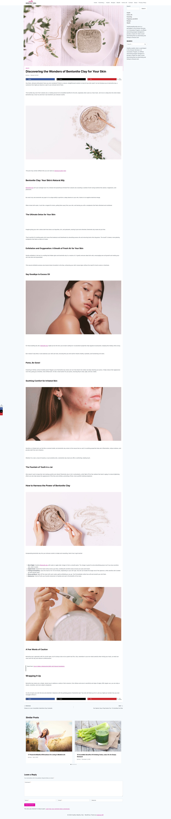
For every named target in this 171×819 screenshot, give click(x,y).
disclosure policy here (60, 170)
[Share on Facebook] (1, 408)
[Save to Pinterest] (1, 414)
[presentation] (49, 736)
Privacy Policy (142, 2)
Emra (28, 75)
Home (95, 2)
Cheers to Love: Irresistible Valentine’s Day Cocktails (38, 707)
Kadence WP (100, 815)
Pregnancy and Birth (132, 19)
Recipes (113, 2)
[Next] (119, 742)
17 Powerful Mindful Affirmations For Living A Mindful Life (46, 754)
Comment (28, 782)
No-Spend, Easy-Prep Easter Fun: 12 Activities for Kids (108, 707)
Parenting (129, 16)
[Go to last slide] (28, 742)
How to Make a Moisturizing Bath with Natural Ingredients (48, 666)
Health (108, 2)
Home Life (124, 2)
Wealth (118, 2)
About (135, 2)
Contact (131, 2)
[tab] (70, 764)
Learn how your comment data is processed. (58, 809)
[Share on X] (1, 411)
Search (128, 6)
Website (94, 800)
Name (27, 800)
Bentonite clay (29, 187)
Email (60, 800)
